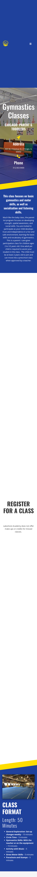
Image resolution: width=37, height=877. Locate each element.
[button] (30, 44)
